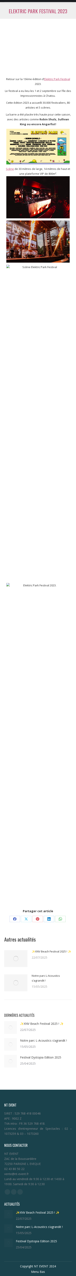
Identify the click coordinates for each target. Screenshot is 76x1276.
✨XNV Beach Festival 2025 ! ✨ (51, 951)
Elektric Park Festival (57, 79)
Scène (10, 169)
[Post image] (15, 958)
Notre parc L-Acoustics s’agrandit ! (46, 978)
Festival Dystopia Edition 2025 (41, 1057)
